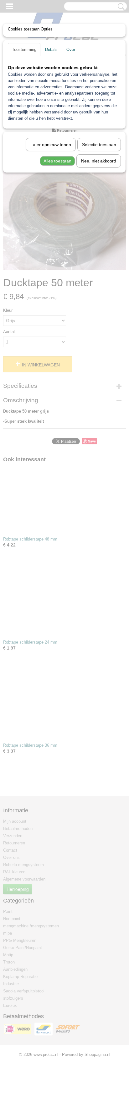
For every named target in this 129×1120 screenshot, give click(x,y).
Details (51, 49)
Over (70, 49)
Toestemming (24, 49)
